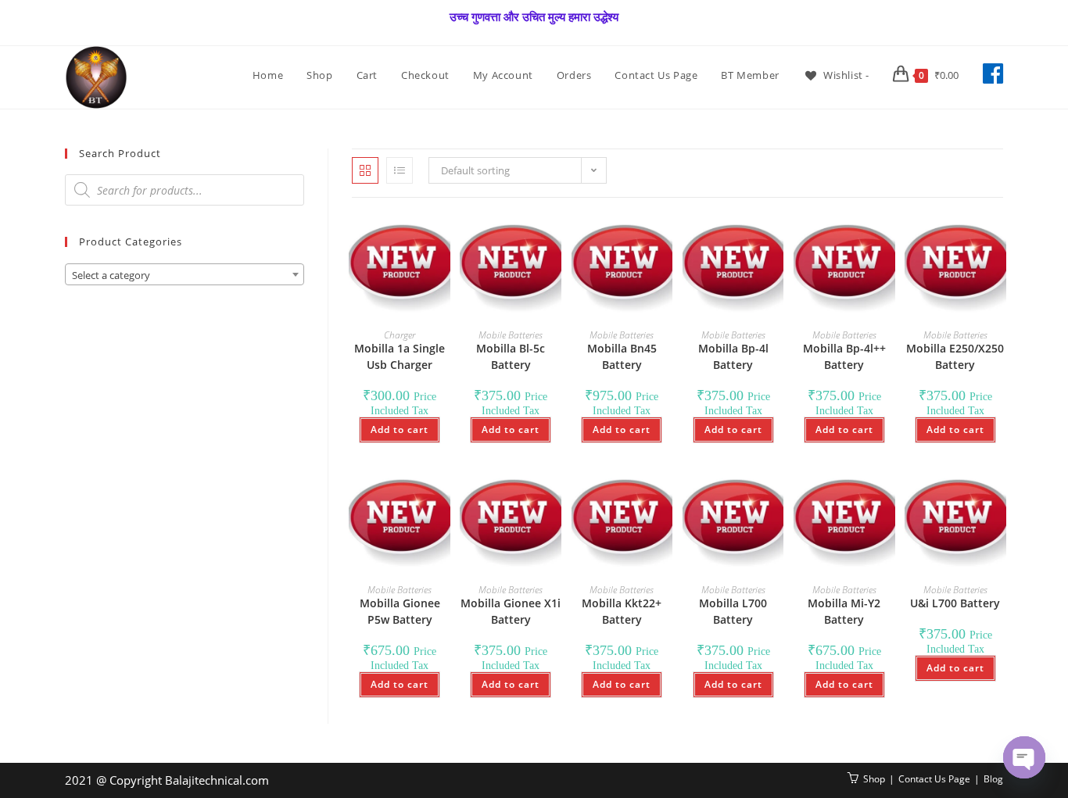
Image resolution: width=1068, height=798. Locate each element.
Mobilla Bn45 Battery (622, 356)
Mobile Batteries (510, 335)
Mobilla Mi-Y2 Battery (844, 611)
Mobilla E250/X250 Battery (955, 356)
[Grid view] (365, 170)
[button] (395, 242)
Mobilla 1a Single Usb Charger (399, 356)
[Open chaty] (1024, 757)
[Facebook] (993, 73)
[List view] (399, 170)
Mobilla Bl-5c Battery (510, 356)
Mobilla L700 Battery (733, 611)
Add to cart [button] (399, 429)
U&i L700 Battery (955, 603)
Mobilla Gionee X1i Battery (511, 611)
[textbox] (184, 275)
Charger (399, 335)
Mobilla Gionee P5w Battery (400, 611)
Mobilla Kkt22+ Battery (621, 611)
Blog (993, 778)
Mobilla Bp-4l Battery (733, 356)
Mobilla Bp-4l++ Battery (844, 356)
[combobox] (184, 274)
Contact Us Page (934, 778)
